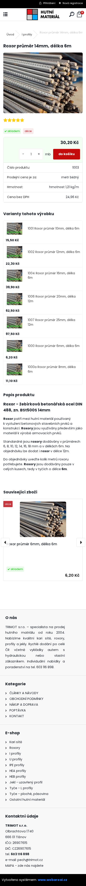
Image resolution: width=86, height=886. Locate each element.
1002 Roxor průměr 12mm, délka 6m (54, 252)
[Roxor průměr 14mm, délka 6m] (43, 83)
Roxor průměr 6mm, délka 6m (31, 544)
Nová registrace (73, 3)
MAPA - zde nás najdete (24, 865)
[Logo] (43, 14)
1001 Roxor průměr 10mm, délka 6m (53, 228)
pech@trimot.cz (30, 860)
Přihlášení (49, 3)
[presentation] (5, 542)
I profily (27, 34)
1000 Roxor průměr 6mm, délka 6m (54, 346)
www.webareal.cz (52, 880)
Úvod (10, 34)
